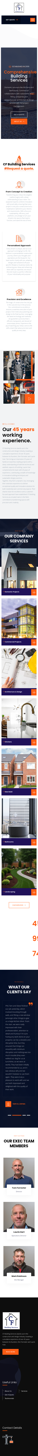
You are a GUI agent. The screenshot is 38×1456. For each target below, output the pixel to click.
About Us (18, 115)
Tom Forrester (19, 1188)
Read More (10, 1352)
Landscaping (10, 892)
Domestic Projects (12, 592)
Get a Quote (19, 108)
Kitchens (8, 742)
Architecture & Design (13, 692)
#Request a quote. (19, 168)
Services (24, 1391)
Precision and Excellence (19, 299)
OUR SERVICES (17, 905)
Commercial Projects (13, 642)
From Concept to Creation (19, 191)
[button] (32, 92)
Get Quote (10, 20)
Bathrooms (9, 842)
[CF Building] (19, 8)
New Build (8, 792)
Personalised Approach (19, 245)
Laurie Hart (19, 1232)
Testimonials (9, 1398)
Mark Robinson (19, 1276)
